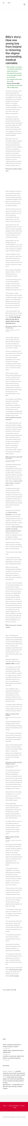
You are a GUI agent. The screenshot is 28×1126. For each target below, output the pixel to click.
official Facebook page (15, 969)
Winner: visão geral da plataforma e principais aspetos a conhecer (12, 1045)
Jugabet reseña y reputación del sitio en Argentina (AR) (13, 1051)
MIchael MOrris (7, 1084)
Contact (23, 1105)
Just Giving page (14, 976)
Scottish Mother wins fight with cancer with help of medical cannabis (13, 1086)
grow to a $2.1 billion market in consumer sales (14, 483)
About (4, 1105)
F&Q (15, 1107)
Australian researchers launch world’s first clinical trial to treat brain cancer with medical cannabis (14, 1073)
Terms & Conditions (14, 1105)
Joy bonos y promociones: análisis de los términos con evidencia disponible (13, 1057)
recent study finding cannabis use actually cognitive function (14, 529)
